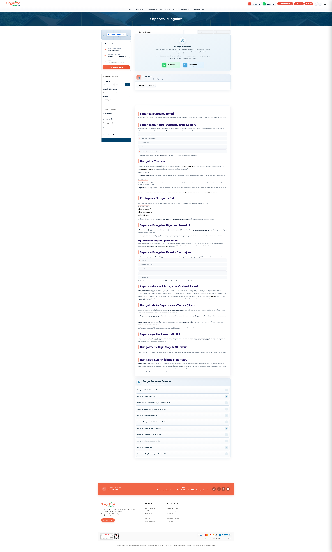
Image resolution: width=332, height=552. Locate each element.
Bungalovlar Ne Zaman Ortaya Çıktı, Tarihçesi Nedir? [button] (154, 402)
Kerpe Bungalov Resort (143, 215)
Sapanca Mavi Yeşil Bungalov (145, 212)
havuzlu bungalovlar (189, 166)
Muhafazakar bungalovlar (147, 169)
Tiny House (164, 9)
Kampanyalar (199, 9)
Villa (174, 9)
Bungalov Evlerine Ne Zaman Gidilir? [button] (149, 441)
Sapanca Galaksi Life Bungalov (145, 208)
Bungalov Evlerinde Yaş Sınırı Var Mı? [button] (149, 434)
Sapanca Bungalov (173, 518)
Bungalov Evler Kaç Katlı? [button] (145, 447)
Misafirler (110, 60)
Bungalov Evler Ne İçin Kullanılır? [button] (147, 390)
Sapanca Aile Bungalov (143, 211)
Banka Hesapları (150, 508)
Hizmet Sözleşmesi (151, 516)
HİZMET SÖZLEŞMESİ (179, 545)
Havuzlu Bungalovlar (144, 192)
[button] (316, 4)
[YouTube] (228, 489)
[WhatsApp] (214, 489)
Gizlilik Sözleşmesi (150, 511)
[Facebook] (223, 489)
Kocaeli (141, 85)
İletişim (147, 518)
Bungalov (140, 9)
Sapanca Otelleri (172, 508)
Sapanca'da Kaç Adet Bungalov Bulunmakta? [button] (151, 409)
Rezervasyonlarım (108, 520)
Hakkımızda (185, 9)
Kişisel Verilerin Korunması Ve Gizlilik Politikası (204, 545)
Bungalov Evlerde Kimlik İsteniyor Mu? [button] (149, 428)
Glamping (151, 9)
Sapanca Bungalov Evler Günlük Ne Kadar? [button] (151, 422)
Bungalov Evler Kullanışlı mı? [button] (146, 396)
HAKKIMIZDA (169, 545)
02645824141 (113, 490)
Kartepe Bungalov (173, 511)
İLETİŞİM (188, 545)
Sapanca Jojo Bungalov (143, 209)
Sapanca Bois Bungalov (143, 204)
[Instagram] (219, 489)
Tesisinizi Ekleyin (150, 521)
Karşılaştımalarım (286, 3)
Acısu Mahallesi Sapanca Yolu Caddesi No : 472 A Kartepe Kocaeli (182, 490)
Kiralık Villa (170, 516)
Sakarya (151, 85)
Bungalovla (165, 246)
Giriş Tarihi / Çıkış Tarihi (114, 54)
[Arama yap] (320, 4)
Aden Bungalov (141, 214)
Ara (127, 84)
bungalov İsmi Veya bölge (114, 48)
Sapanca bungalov (219, 298)
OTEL (130, 9)
